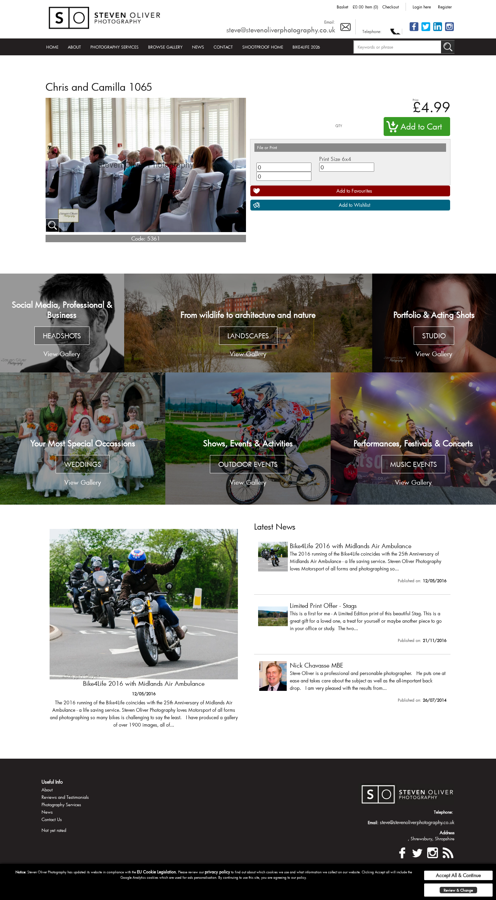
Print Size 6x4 (335, 158)
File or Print (267, 147)
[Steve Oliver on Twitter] (426, 30)
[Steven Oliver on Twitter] (417, 851)
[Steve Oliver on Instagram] (449, 30)
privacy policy (217, 871)
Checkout (390, 6)
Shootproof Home (262, 47)
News (198, 47)
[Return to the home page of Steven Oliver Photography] (105, 16)
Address (447, 832)
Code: (138, 238)
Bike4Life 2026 (306, 47)
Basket (342, 6)
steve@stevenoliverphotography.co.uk (280, 29)
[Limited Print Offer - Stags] (144, 632)
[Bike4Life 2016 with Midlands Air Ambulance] (352, 564)
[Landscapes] (248, 323)
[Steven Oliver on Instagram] (432, 851)
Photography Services (114, 47)
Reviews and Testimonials (65, 797)
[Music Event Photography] (413, 438)
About (74, 47)
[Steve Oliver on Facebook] (414, 30)
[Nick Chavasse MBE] (352, 683)
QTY (338, 126)
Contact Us (52, 819)
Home (52, 47)
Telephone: (372, 31)
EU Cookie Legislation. (157, 871)
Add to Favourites (354, 191)
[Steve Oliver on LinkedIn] (438, 30)
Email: (329, 22)
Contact (223, 47)
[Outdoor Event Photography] (248, 438)
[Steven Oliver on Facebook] (402, 851)
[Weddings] (82, 438)
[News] (447, 851)
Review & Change (458, 890)
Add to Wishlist (354, 205)
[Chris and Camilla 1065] (52, 225)
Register (445, 6)
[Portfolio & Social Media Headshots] (62, 323)
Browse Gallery (165, 47)
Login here (422, 6)
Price (415, 100)
